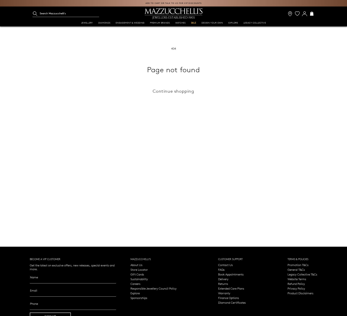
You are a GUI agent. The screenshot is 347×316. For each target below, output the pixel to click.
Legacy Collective (254, 22)
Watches (180, 22)
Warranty (224, 293)
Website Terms (297, 279)
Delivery (223, 279)
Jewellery (87, 22)
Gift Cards (137, 274)
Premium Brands (160, 22)
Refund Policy (296, 284)
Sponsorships (138, 298)
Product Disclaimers (300, 293)
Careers (135, 284)
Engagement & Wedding (130, 22)
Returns (223, 284)
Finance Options (228, 298)
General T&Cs (296, 269)
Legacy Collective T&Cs (302, 274)
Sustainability (139, 279)
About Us (136, 265)
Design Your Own (212, 22)
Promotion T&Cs (298, 265)
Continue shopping (173, 91)
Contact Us (225, 265)
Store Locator (139, 269)
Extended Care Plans (231, 288)
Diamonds (104, 22)
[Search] (35, 13)
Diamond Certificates (232, 302)
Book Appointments (231, 274)
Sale (193, 23)
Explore (233, 22)
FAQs (221, 269)
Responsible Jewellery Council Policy (153, 288)
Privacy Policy (296, 288)
